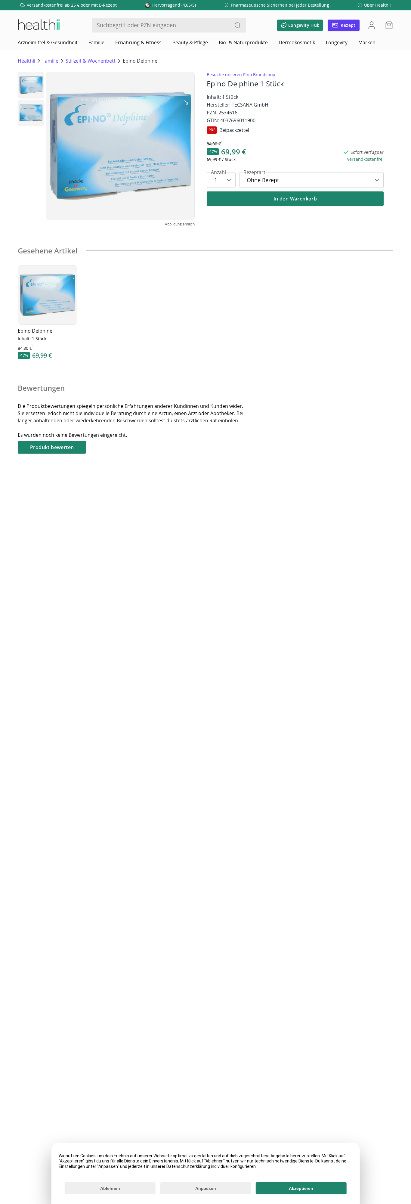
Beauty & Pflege (190, 42)
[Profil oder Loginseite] (371, 25)
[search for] (237, 25)
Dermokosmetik (297, 42)
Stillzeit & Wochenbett (91, 60)
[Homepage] (38, 25)
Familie (96, 42)
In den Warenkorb (295, 198)
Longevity (337, 42)
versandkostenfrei (365, 159)
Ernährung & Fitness (138, 42)
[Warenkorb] (387, 25)
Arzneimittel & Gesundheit (48, 42)
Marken (366, 42)
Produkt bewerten (52, 447)
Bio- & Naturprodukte (243, 42)
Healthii (26, 60)
